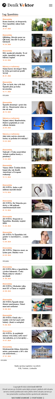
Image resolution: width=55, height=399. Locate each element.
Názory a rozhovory (11, 66)
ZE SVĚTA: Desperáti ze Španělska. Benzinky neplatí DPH (14, 221)
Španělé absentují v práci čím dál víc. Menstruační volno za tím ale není (15, 107)
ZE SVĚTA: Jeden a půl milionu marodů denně (12, 188)
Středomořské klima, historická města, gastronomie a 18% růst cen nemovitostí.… (15, 351)
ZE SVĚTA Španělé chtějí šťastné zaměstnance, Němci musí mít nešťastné (14, 304)
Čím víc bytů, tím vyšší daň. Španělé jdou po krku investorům (14, 86)
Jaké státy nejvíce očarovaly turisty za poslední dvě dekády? (15, 137)
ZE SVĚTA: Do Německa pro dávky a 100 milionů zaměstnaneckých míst (14, 205)
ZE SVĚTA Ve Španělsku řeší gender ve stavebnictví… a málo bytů (15, 236)
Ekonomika (7, 19)
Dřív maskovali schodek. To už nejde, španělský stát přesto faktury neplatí (15, 55)
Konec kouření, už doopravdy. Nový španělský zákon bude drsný (15, 23)
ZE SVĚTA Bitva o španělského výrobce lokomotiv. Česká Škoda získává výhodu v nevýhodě (15, 272)
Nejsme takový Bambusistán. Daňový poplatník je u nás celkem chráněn (14, 122)
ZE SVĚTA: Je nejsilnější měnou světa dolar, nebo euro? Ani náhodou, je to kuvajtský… (15, 335)
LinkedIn (33, 368)
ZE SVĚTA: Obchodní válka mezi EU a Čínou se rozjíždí (14, 287)
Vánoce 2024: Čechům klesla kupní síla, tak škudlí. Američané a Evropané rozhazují (14, 171)
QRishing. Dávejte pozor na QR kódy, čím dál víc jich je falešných (14, 39)
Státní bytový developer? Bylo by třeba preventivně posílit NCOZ (15, 71)
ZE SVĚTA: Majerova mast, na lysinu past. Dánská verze (15, 251)
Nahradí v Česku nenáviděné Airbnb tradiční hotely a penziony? (14, 154)
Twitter (25, 368)
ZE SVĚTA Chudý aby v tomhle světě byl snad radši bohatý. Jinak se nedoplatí (13, 320)
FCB (19, 368)
